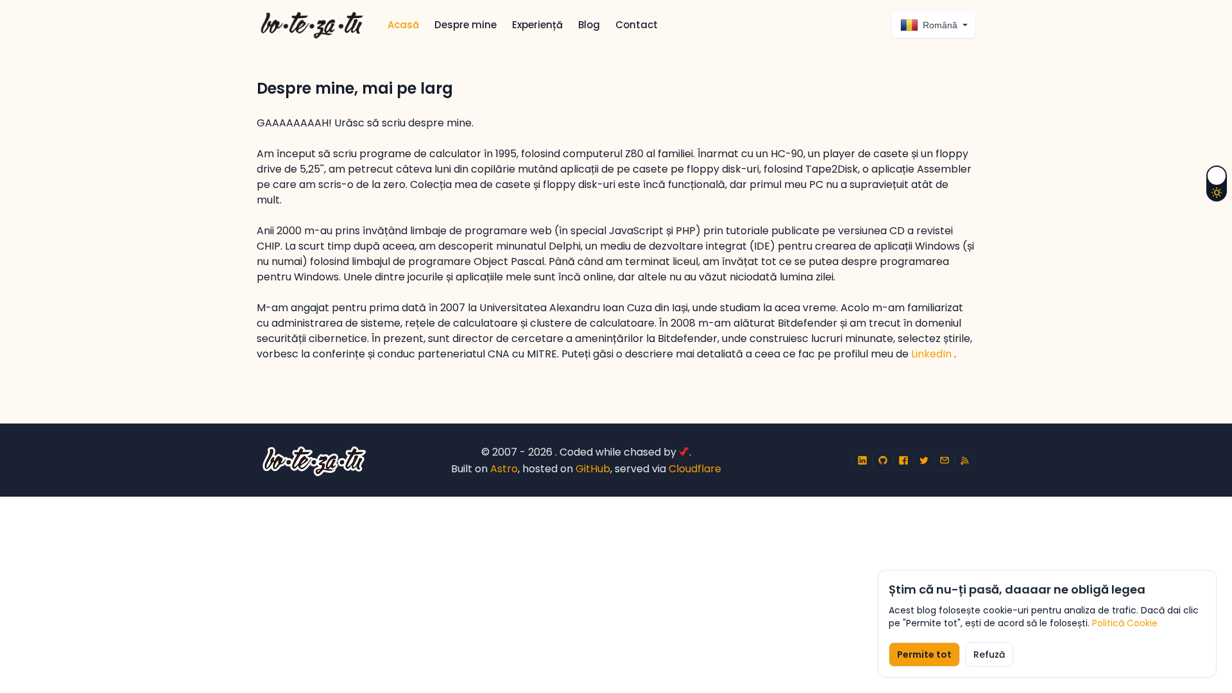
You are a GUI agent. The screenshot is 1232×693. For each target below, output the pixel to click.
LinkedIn (932, 353)
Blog (589, 24)
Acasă (403, 24)
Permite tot (924, 654)
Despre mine (465, 24)
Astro (504, 468)
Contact (636, 24)
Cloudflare (695, 468)
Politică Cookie (1125, 623)
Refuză (989, 654)
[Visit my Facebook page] (903, 460)
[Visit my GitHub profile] (883, 460)
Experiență (537, 24)
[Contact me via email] (944, 460)
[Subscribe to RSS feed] (965, 460)
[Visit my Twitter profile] (924, 460)
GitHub (593, 468)
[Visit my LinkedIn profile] (862, 460)
